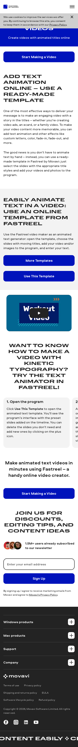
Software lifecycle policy (18, 699)
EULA (45, 692)
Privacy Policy (57, 24)
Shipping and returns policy (20, 692)
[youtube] (36, 723)
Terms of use (11, 685)
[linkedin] (26, 723)
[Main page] (12, 7)
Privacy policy (32, 685)
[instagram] (16, 723)
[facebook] (6, 723)
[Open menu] (72, 6)
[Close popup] (72, 21)
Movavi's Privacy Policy (43, 594)
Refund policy (47, 699)
